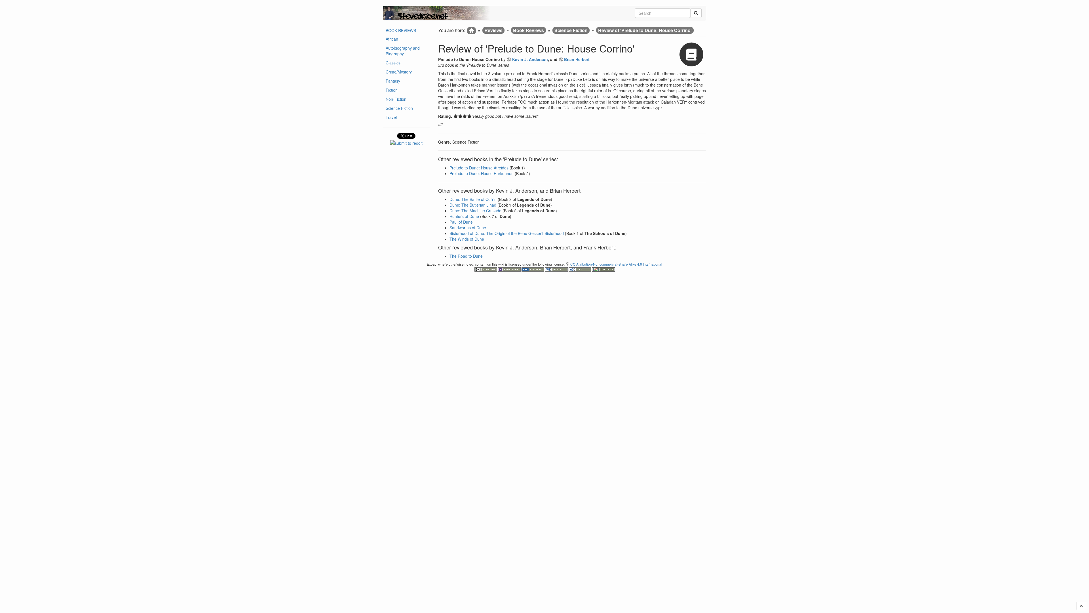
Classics (393, 63)
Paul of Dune (461, 222)
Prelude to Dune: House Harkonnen (481, 173)
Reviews (493, 30)
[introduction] (471, 30)
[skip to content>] (1081, 606)
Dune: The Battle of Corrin (473, 199)
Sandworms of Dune (467, 227)
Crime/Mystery (399, 72)
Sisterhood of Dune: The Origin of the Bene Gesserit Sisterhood (506, 233)
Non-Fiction (396, 99)
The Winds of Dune (466, 239)
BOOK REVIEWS (401, 30)
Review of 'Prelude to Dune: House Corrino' (645, 30)
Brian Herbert (577, 59)
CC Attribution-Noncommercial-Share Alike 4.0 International (616, 264)
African (392, 39)
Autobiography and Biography (403, 50)
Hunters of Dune (464, 216)
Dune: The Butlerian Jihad (472, 205)
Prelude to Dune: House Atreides (478, 168)
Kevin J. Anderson (530, 59)
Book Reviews (528, 30)
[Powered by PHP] (533, 268)
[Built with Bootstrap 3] (510, 268)
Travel (391, 117)
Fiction (392, 90)
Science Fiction (399, 108)
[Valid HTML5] (557, 268)
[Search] (696, 13)
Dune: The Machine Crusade (475, 210)
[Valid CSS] (580, 268)
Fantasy (393, 81)
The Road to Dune (466, 256)
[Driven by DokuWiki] (603, 268)
